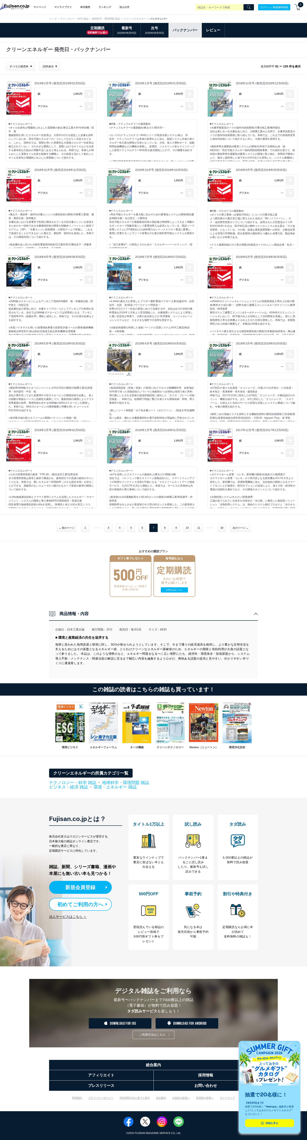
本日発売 (85, 7)
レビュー (213, 30)
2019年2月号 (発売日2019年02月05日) (59, 83)
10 (187, 527)
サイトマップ (227, 1097)
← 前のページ (66, 527)
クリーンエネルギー (135, 18)
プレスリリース (101, 1085)
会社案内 (161, 1097)
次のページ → (240, 527)
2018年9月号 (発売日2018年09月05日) (261, 170)
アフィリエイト (101, 1075)
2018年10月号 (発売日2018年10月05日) (161, 170)
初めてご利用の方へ (80, 904)
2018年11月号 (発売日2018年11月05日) (60, 170)
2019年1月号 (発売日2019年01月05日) (160, 83)
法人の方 (124, 7)
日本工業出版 (76, 629)
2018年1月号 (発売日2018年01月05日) (160, 430)
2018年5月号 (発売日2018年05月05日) (59, 343)
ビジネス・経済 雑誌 (68, 787)
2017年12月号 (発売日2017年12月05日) (262, 430)
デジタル (43, 106)
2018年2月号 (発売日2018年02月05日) (59, 430)
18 (221, 527)
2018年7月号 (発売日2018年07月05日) (160, 257)
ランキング (105, 7)
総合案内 (153, 1065)
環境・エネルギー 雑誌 (115, 787)
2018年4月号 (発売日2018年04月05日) (160, 343)
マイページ (39, 7)
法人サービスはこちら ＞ (68, 916)
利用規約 (77, 1097)
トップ (53, 18)
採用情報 (205, 1075)
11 (198, 527)
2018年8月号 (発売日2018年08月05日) (59, 257)
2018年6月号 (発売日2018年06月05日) (261, 257)
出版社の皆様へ (181, 1097)
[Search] (249, 7)
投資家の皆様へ (205, 1097)
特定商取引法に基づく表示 (135, 1097)
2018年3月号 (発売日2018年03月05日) (261, 343)
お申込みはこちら (174, 590)
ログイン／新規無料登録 (274, 7)
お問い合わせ (205, 1085)
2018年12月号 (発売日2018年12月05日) (262, 83)
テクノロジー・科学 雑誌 (74, 18)
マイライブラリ (63, 7)
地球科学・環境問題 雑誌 (106, 18)
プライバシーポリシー (100, 1097)
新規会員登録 (80, 887)
